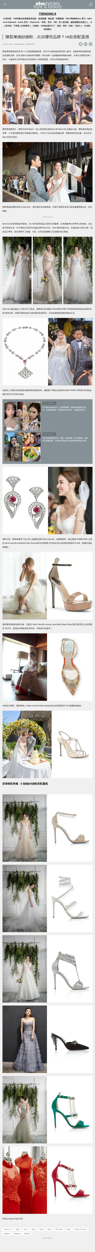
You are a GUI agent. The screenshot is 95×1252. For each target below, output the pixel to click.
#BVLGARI (59, 1229)
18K (55, 22)
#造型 (26, 1229)
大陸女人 (78, 26)
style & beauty (47, 6)
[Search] (4, 4)
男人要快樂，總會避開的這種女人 (73, 22)
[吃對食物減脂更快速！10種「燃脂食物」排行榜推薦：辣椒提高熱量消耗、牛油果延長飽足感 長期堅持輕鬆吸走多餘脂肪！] (22, 446)
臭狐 (59, 26)
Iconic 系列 (23, 22)
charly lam (21, 44)
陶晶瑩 (51, 18)
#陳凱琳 (6, 1234)
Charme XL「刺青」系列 (41, 22)
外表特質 (7, 18)
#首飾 (41, 1229)
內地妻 (87, 26)
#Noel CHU (8, 1229)
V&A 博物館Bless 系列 (75, 18)
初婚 (71, 26)
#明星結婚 (16, 1234)
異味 (65, 26)
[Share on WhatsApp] (86, 44)
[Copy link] (91, 44)
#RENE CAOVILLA (80, 1229)
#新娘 (34, 1229)
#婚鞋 (69, 1229)
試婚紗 (36, 26)
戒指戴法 (47, 29)
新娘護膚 (42, 18)
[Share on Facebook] (81, 44)
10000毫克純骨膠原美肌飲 (24, 18)
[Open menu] (91, 4)
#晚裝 (49, 1229)
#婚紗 (18, 1229)
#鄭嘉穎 (27, 1234)
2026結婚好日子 (48, 26)
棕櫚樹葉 (60, 18)
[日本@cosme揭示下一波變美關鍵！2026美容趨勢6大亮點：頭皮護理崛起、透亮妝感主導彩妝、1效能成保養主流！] (22, 416)
